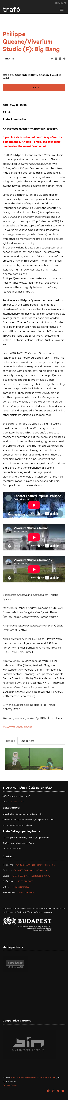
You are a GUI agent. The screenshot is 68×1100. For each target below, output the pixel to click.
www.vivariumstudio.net (17, 726)
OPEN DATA (60, 3)
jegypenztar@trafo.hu (43, 864)
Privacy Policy (10, 1085)
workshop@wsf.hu (40, 875)
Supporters (27, 740)
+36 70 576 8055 (24, 881)
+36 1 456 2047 (26, 892)
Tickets (34, 87)
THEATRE (9, 59)
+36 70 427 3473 (20, 875)
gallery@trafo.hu (39, 870)
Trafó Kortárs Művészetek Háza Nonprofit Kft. (33, 1077)
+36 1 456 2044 (20, 870)
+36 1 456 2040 (16, 801)
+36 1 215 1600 (23, 864)
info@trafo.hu (22, 886)
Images (10, 740)
